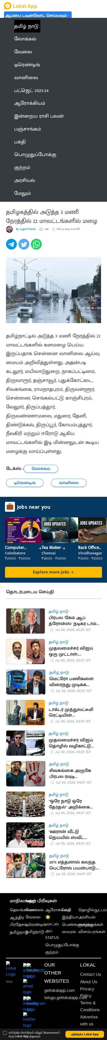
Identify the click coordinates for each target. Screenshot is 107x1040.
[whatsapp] (37, 247)
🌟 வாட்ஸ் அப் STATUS (52, 927)
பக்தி (66, 909)
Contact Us (90, 974)
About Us (88, 981)
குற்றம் (51, 952)
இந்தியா (70, 917)
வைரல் (69, 931)
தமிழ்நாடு (19, 932)
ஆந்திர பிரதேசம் (18, 921)
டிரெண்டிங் (36, 924)
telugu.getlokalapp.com (65, 997)
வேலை (33, 917)
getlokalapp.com (59, 990)
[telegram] (12, 247)
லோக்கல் (35, 909)
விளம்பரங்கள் (92, 931)
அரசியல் (87, 917)
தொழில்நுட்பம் (92, 909)
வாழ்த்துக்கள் (90, 924)
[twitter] (24, 247)
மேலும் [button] (22, 193)
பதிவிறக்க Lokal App (85, 1034)
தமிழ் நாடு (26, 26)
